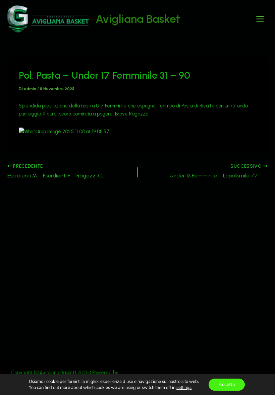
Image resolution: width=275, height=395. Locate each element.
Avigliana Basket (138, 18)
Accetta (227, 384)
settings (183, 388)
